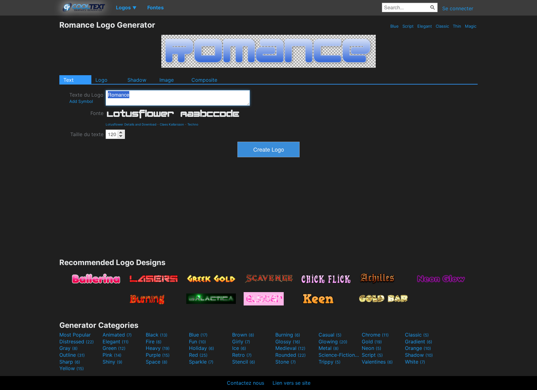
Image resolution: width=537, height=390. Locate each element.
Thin (457, 26)
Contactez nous (245, 383)
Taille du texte (86, 134)
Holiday (201, 348)
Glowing (333, 341)
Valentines (377, 362)
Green (114, 348)
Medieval (290, 348)
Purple (158, 355)
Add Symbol (81, 101)
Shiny (112, 362)
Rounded (290, 355)
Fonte (96, 113)
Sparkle (201, 362)
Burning (287, 335)
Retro (242, 355)
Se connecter (457, 8)
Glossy (287, 341)
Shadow (136, 80)
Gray (68, 348)
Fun (197, 341)
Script (408, 26)
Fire (154, 341)
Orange (418, 348)
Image (166, 80)
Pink (112, 355)
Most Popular (75, 335)
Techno (192, 124)
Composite (204, 80)
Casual (330, 335)
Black (157, 335)
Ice (239, 348)
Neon (371, 348)
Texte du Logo (86, 98)
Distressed (76, 341)
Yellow (71, 368)
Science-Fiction (339, 355)
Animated (117, 335)
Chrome (375, 335)
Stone (285, 362)
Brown (243, 335)
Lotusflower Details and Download (131, 124)
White (415, 362)
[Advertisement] (29, 113)
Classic (442, 26)
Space (157, 362)
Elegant (424, 26)
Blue (394, 26)
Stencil (243, 362)
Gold (372, 341)
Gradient (418, 341)
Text (68, 80)
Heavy (158, 348)
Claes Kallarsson (172, 124)
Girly (241, 341)
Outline (72, 355)
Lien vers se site (291, 383)
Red (198, 355)
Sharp (69, 362)
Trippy (330, 362)
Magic (471, 26)
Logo (101, 80)
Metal (329, 348)
